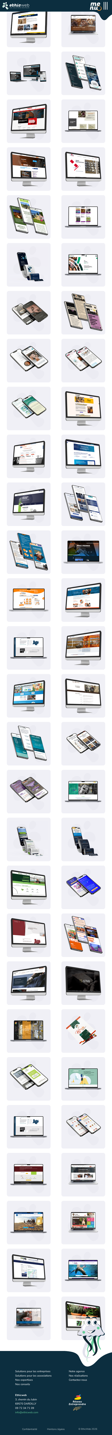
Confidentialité (29, 1429)
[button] (15, 5)
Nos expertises (24, 1380)
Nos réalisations (78, 1375)
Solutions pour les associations (33, 1375)
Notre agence (77, 1371)
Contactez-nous (78, 1380)
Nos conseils (22, 1384)
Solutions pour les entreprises (32, 1371)
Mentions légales (56, 1429)
